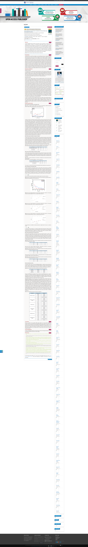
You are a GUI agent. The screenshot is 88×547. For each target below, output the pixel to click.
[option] (59, 77)
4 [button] (58, 94)
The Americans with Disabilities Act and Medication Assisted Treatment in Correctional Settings (59, 39)
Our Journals (57, 536)
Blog (55, 0)
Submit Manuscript (58, 537)
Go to (50, 42)
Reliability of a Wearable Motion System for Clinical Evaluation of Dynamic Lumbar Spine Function (59, 35)
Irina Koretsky (57, 356)
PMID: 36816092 (57, 36)
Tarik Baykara (58, 171)
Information (35, 4)
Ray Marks (57, 201)
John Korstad (57, 344)
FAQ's (54, 0)
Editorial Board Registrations (58, 107)
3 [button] (57, 94)
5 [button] (57, 95)
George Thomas (58, 394)
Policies (52, 4)
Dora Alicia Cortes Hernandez (57, 447)
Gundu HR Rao (58, 375)
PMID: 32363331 (57, 54)
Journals (39, 4)
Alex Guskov (57, 485)
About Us (31, 4)
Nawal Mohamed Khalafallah (57, 228)
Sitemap (57, 0)
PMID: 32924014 (57, 49)
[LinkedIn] (61, 0)
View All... (63, 95)
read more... (27, 540)
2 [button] (56, 94)
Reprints (42, 4)
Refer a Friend (58, 113)
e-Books (46, 4)
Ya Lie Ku (57, 146)
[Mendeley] (63, 0)
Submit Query (50, 359)
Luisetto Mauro (58, 304)
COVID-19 (61, 4)
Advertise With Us (58, 114)
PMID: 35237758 (57, 46)
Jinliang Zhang (58, 350)
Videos (49, 4)
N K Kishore (57, 234)
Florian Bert (57, 428)
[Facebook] (62, 0)
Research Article (27, 27)
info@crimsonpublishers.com (48, 540)
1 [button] (55, 94)
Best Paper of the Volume (59, 110)
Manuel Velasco (58, 291)
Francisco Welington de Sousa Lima (57, 422)
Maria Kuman (57, 285)
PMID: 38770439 (57, 40)
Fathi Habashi (57, 440)
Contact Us (56, 4)
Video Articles (57, 538)
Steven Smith (57, 177)
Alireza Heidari (58, 479)
